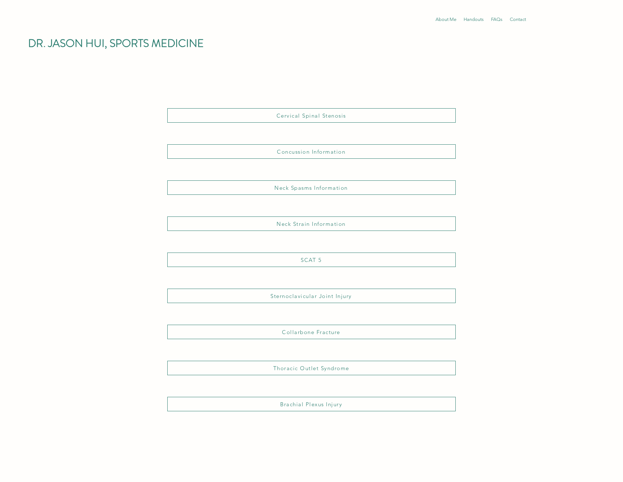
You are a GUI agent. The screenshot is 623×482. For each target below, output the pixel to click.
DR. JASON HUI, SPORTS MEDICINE (116, 43)
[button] (473, 19)
